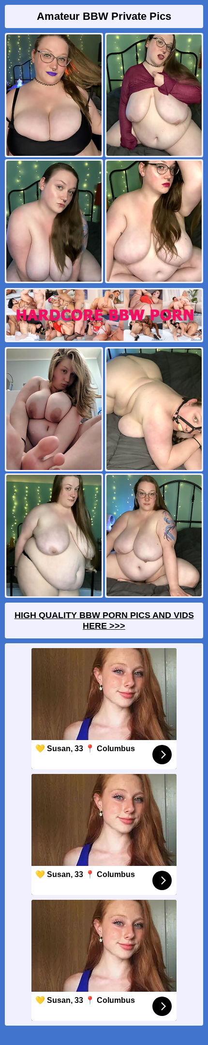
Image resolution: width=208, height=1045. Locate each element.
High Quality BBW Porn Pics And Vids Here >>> (104, 620)
